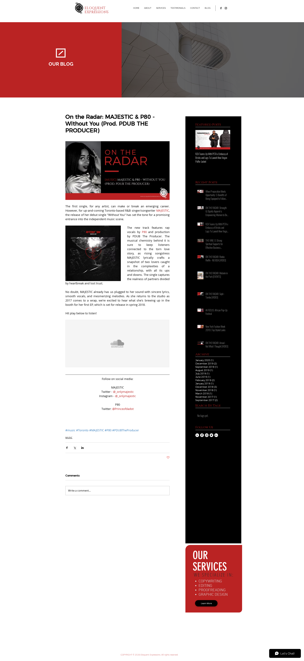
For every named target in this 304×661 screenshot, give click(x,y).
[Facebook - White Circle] (202, 435)
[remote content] (117, 344)
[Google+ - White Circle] (216, 435)
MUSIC (68, 437)
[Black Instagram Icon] (225, 8)
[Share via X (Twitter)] (74, 447)
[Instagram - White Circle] (207, 435)
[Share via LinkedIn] (82, 447)
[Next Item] (225, 139)
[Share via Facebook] (66, 447)
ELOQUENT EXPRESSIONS (96, 10)
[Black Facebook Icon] (220, 8)
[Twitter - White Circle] (211, 435)
